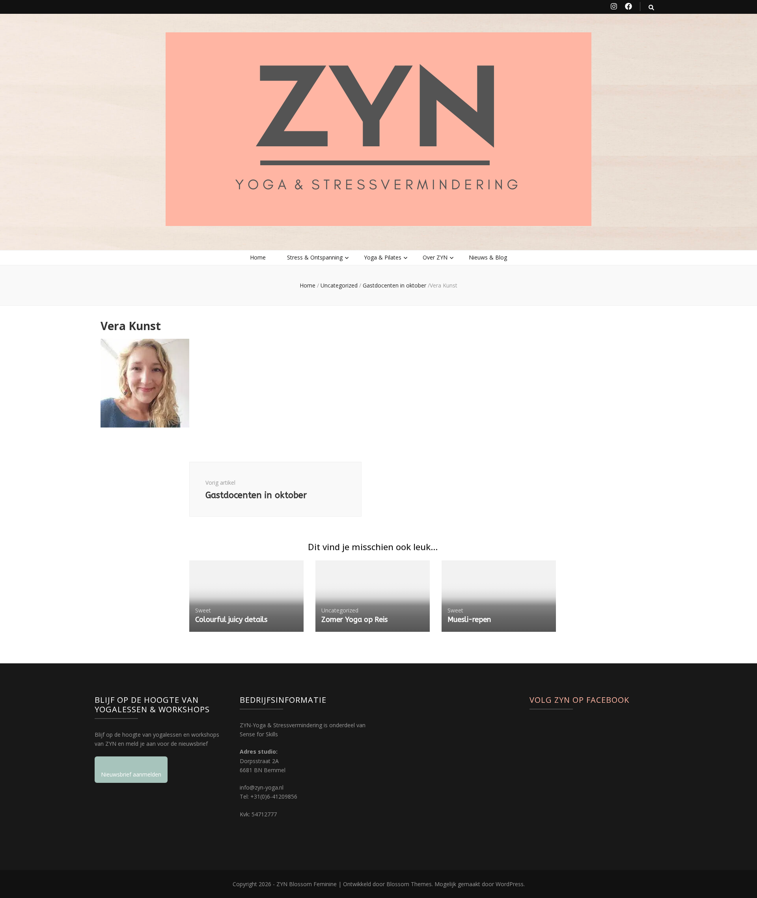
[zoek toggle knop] (651, 7)
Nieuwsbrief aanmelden (131, 774)
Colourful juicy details (231, 619)
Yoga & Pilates (382, 257)
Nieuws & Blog (488, 257)
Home (258, 257)
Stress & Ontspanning (315, 257)
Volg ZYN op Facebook (579, 700)
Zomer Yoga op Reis (354, 619)
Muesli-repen (469, 619)
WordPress (510, 884)
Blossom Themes (409, 884)
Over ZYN (435, 257)
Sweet (203, 610)
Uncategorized (339, 285)
